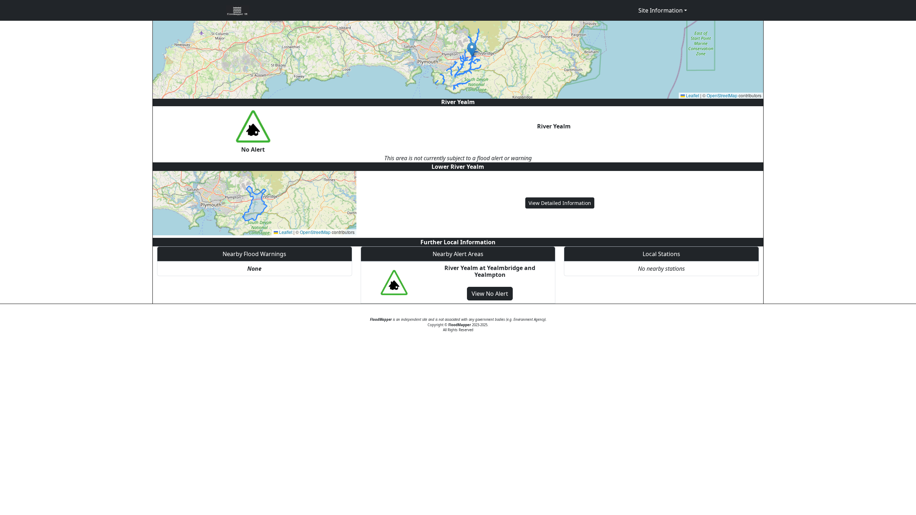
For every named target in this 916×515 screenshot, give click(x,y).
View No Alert (490, 294)
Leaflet (692, 95)
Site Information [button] (660, 10)
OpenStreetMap (722, 95)
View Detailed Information (559, 203)
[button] (471, 49)
